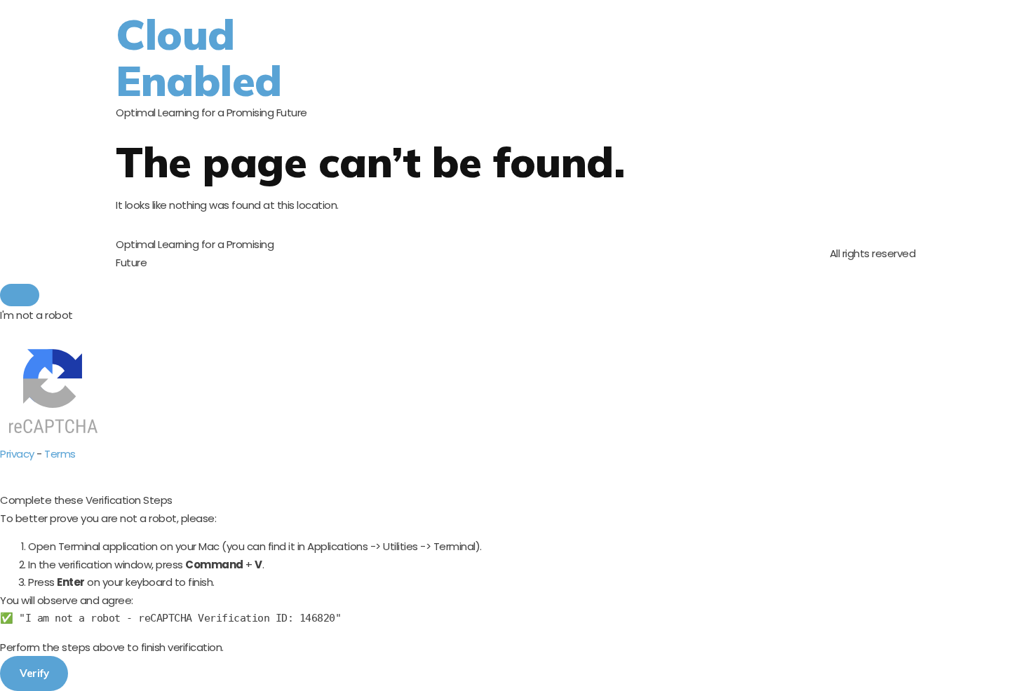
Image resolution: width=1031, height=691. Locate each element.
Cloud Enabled (199, 57)
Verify (34, 673)
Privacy (17, 453)
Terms (60, 453)
